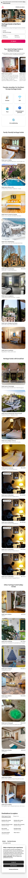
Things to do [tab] (16, 816)
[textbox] (7, 37)
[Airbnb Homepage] (3, 7)
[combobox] (13, 32)
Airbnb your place (20, 7)
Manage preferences (13, 869)
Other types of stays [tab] (6, 816)
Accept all (13, 862)
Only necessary (13, 865)
